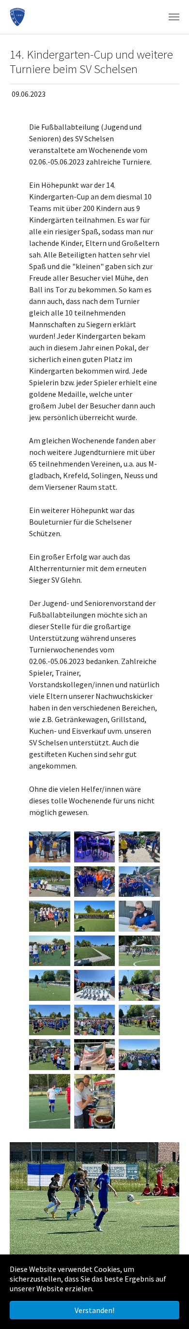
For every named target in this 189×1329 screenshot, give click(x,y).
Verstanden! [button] (94, 1310)
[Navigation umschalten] (174, 17)
